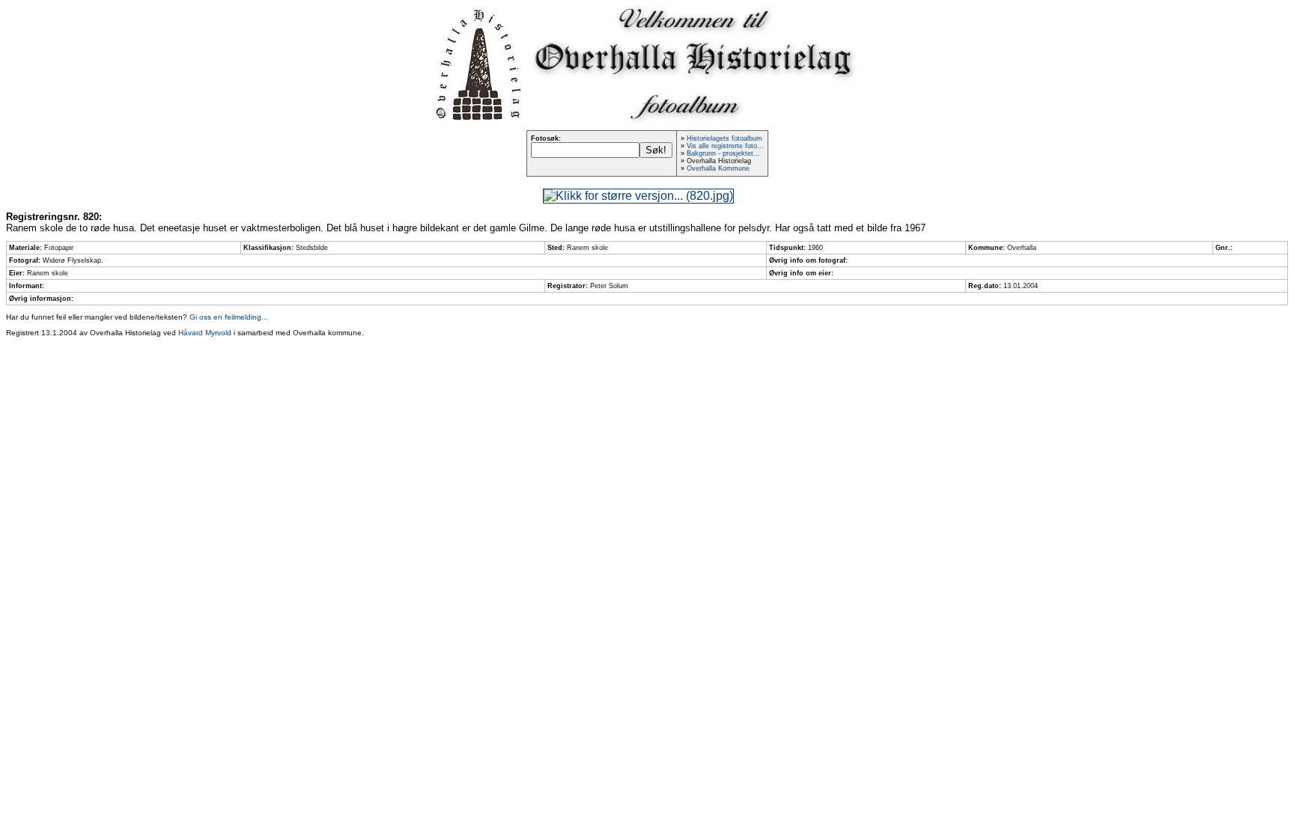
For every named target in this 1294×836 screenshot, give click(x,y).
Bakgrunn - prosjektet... (723, 153)
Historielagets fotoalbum (724, 138)
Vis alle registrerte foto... (725, 146)
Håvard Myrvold (204, 333)
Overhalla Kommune (718, 168)
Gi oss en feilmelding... (228, 317)
